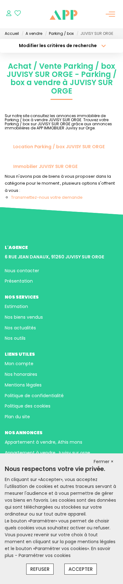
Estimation (16, 306)
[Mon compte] (8, 14)
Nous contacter (22, 271)
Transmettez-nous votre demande (47, 197)
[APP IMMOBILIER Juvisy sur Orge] (63, 14)
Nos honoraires (21, 374)
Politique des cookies (27, 406)
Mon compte (19, 363)
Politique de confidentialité (34, 395)
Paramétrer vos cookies (45, 555)
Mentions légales (23, 385)
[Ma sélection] (18, 14)
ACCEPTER (80, 569)
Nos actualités (20, 328)
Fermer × (104, 461)
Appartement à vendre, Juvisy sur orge (47, 453)
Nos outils (15, 338)
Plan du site (17, 417)
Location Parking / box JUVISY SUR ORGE (59, 146)
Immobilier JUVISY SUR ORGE (45, 166)
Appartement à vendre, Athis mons (43, 442)
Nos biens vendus (24, 317)
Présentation (19, 281)
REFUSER (40, 569)
